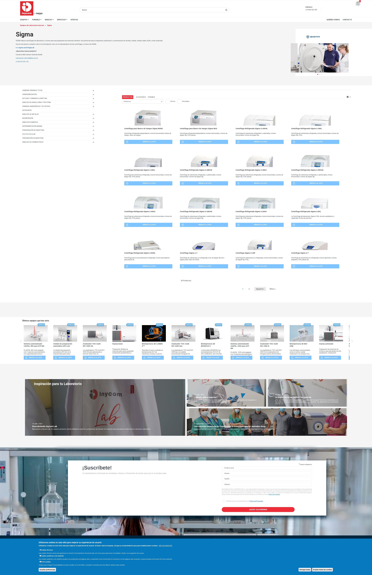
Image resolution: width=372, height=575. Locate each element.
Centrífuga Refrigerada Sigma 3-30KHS (307, 170)
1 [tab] (318, 78)
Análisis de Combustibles (32, 142)
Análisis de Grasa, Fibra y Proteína (36, 102)
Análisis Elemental (30, 122)
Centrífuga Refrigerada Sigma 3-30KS (139, 211)
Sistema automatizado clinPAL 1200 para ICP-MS (240, 346)
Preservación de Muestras (33, 130)
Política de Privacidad (274, 494)
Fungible (151, 97)
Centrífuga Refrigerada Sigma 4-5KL (306, 211)
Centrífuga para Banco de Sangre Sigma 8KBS (143, 129)
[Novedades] (178, 102)
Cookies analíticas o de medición (52, 556)
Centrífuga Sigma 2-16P (245, 253)
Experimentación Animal (32, 126)
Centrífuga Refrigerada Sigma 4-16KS (251, 211)
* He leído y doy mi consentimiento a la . (244, 501)
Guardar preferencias (47, 569)
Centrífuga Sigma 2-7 (300, 253)
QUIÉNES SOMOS (333, 20)
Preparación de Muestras (32, 138)
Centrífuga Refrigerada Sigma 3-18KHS (196, 170)
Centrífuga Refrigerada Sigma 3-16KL (139, 170)
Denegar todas (304, 569)
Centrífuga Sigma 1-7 (188, 253)
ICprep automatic (326, 344)
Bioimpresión (27, 118)
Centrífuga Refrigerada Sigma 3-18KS (251, 170)
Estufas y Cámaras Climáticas (34, 98)
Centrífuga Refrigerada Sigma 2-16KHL (252, 129)
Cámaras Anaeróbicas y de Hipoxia (36, 106)
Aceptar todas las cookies (322, 569)
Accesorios (141, 97)
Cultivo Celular (28, 134)
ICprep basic (117, 344)
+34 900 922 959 (311, 10)
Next (347, 64)
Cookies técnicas (47, 550)
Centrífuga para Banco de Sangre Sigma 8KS (198, 129)
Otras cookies (46, 562)
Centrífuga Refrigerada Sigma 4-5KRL (139, 253)
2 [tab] (320, 78)
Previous (293, 64)
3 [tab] (322, 78)
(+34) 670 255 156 (22, 62)
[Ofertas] (166, 102)
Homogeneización (29, 94)
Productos (128, 97)
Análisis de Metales (30, 114)
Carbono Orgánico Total (32, 90)
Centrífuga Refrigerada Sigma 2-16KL (306, 129)
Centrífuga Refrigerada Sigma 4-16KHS (196, 211)
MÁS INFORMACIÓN (165, 545)
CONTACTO (347, 20)
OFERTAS (74, 20)
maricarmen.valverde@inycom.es (27, 58)
